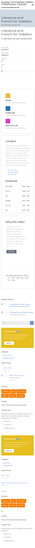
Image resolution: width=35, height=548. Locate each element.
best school (21, 391)
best (13, 391)
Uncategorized (7, 358)
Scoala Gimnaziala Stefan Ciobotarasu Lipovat (17, 3)
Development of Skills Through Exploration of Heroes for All (20, 305)
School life (6, 355)
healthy (13, 395)
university (20, 395)
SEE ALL (9, 343)
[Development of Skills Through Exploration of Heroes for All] (4, 306)
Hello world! (7, 368)
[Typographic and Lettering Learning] (4, 314)
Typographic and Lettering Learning (21, 312)
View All (3, 491)
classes (5, 395)
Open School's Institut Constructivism (14, 483)
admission (6, 391)
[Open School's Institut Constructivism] (4, 377)
